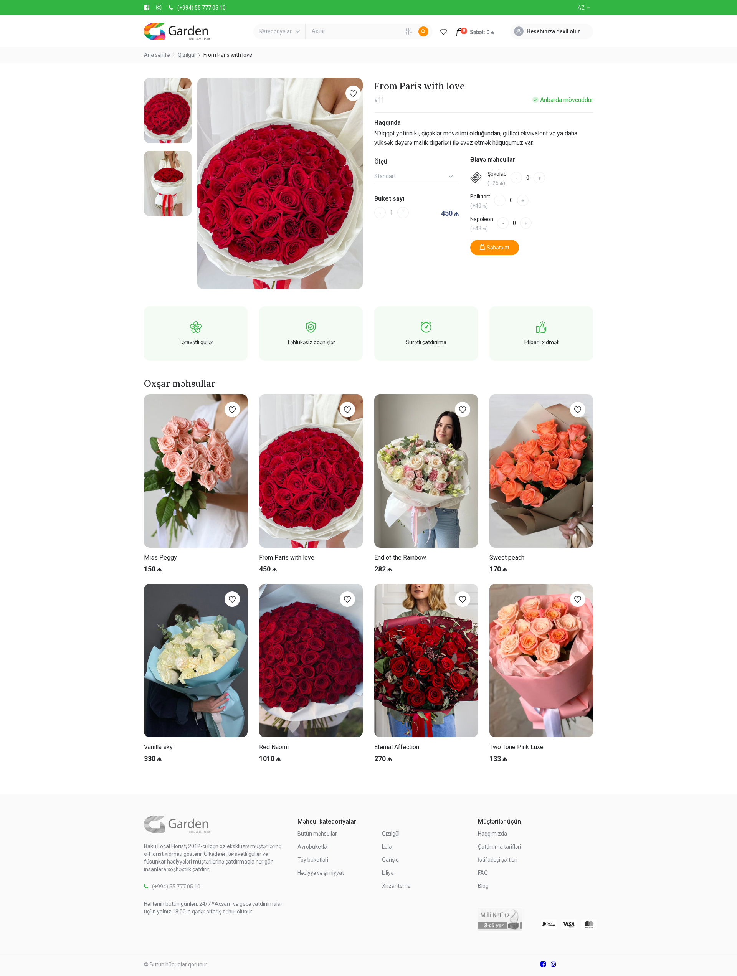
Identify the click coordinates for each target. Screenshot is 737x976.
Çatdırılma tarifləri (499, 847)
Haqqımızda (492, 834)
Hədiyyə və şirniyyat (320, 873)
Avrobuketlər (313, 847)
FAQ (483, 873)
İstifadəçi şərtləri (497, 860)
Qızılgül (391, 834)
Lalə (387, 847)
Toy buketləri (312, 860)
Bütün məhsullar (317, 834)
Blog (483, 886)
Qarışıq (390, 860)
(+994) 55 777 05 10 (201, 8)
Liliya (388, 873)
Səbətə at (498, 247)
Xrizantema (396, 886)
